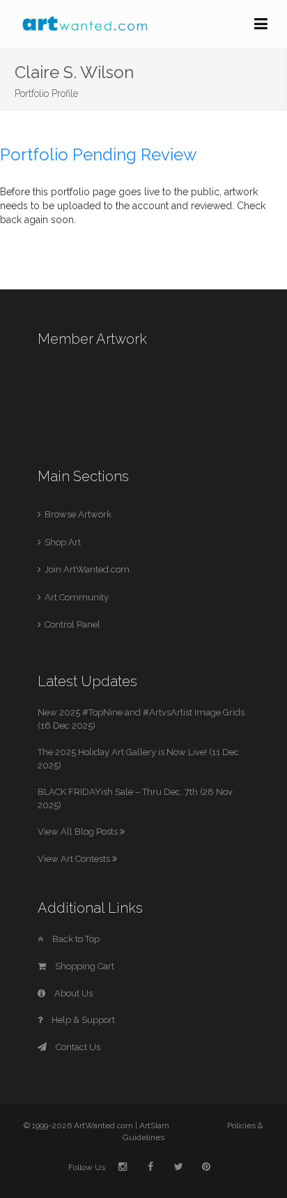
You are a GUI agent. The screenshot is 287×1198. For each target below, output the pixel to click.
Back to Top (75, 939)
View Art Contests (75, 859)
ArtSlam (154, 1125)
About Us (72, 993)
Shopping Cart (83, 966)
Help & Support (82, 1020)
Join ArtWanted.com (87, 569)
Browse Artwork (78, 514)
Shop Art (63, 542)
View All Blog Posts (79, 831)
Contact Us (77, 1047)
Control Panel (72, 624)
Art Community (77, 597)
